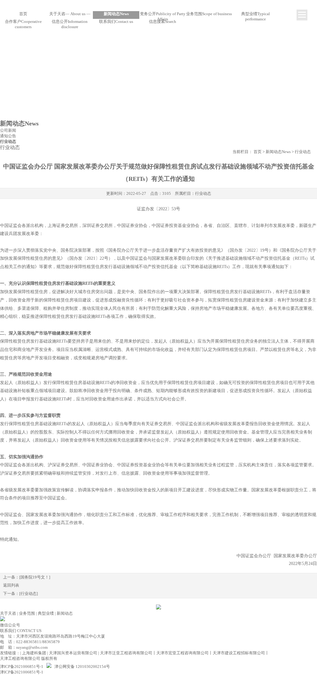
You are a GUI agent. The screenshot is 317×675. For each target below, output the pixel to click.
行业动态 (203, 193)
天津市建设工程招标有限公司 (239, 653)
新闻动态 (65, 613)
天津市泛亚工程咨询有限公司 (126, 653)
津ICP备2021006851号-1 (21, 666)
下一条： (20, 593)
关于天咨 (8, 613)
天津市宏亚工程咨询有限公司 (182, 653)
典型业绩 (46, 613)
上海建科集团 (34, 653)
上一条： (26, 577)
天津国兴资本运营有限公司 (73, 653)
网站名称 (158, 5)
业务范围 (27, 613)
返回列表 (11, 585)
